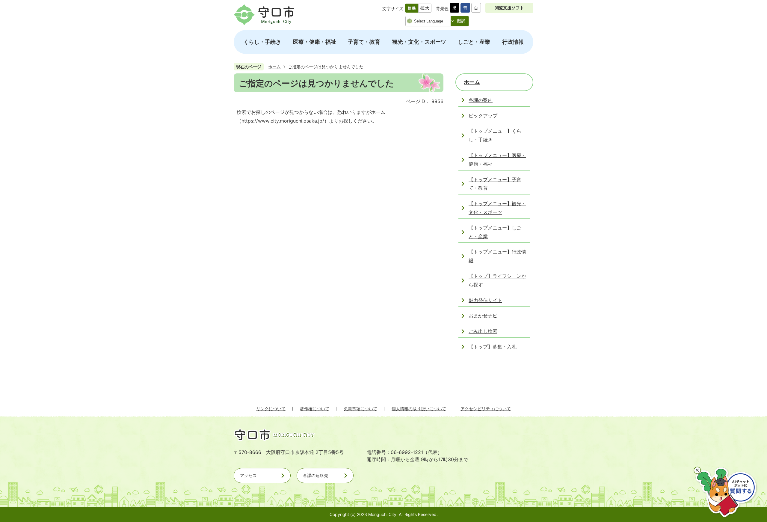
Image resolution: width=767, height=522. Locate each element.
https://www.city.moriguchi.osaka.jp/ (282, 121)
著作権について (314, 408)
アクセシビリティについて (485, 408)
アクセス (248, 475)
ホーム (274, 66)
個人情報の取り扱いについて (419, 408)
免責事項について (360, 408)
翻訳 (461, 20)
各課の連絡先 (315, 475)
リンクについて (271, 408)
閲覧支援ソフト (509, 7)
